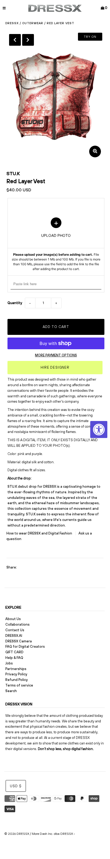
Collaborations (17, 624)
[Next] (28, 40)
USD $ (16, 786)
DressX (12, 23)
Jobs (9, 663)
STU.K (13, 173)
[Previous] (15, 40)
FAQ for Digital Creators (25, 647)
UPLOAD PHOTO (56, 244)
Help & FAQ (14, 658)
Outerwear (32, 23)
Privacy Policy (16, 674)
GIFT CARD (14, 652)
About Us (13, 619)
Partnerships (15, 669)
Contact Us (14, 630)
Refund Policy (16, 680)
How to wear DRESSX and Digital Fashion (39, 533)
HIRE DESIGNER (55, 367)
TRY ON (90, 36)
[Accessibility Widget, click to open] (98, 429)
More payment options (56, 355)
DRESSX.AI (13, 636)
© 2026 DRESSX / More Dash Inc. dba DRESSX (38, 834)
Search (11, 691)
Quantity (14, 303)
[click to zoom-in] (95, 151)
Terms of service (19, 685)
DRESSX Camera (18, 641)
